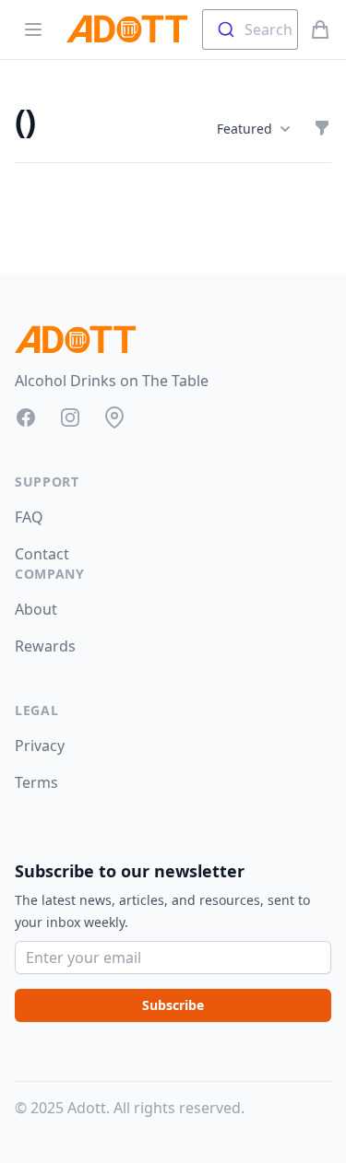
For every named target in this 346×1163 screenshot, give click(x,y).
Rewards (45, 646)
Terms (36, 782)
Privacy (40, 745)
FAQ (29, 517)
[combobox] (250, 29)
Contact (42, 554)
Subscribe (173, 1005)
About (36, 609)
